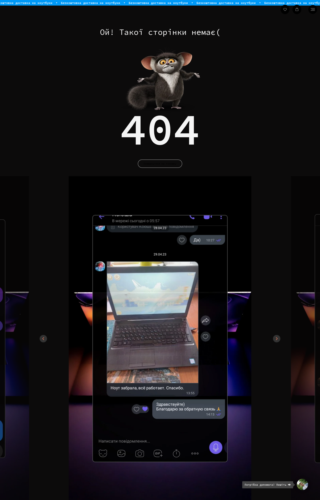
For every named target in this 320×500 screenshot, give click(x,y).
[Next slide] (276, 338)
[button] (285, 9)
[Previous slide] (43, 338)
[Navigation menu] (313, 9)
